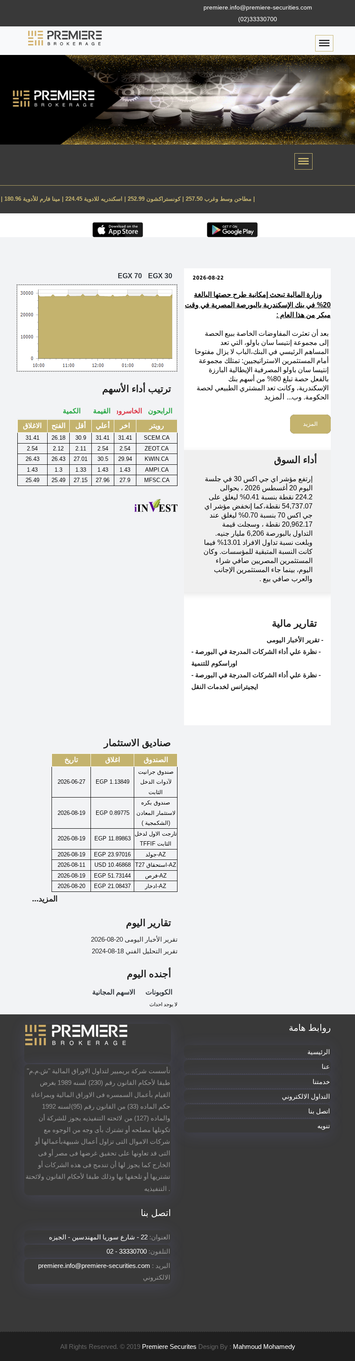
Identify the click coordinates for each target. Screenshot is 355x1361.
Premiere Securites (169, 1346)
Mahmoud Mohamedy (264, 1346)
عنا (326, 1066)
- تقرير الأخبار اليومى (295, 639)
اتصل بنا (319, 1111)
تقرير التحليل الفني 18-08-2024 (135, 951)
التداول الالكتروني (306, 1096)
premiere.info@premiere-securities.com (257, 7)
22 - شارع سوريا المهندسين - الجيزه (99, 1237)
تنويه (323, 1125)
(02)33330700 (257, 19)
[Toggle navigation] (303, 161)
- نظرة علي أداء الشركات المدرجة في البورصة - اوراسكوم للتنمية (256, 657)
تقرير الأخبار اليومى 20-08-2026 (134, 939)
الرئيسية (318, 1051)
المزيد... (45, 898)
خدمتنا (321, 1081)
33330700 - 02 (126, 1251)
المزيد (274, 396)
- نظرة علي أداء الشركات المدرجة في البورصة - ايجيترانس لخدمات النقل (256, 680)
